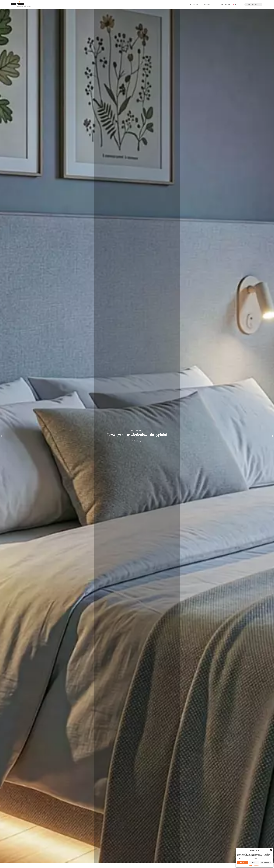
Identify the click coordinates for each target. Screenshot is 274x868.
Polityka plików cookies (254, 865)
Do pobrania (206, 4)
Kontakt (228, 4)
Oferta (188, 4)
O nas (215, 4)
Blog (221, 4)
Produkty (196, 4)
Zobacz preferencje (266, 862)
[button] (271, 850)
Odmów (254, 862)
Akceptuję (242, 862)
